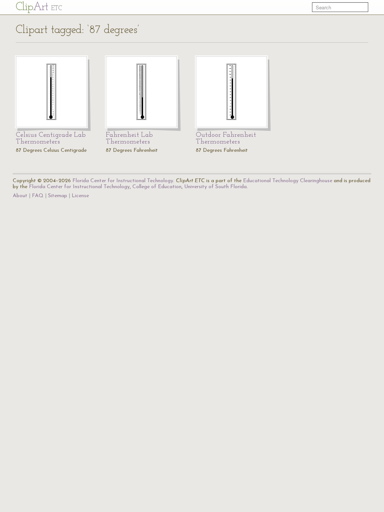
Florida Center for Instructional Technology (122, 181)
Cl (39, 7)
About (20, 196)
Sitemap (57, 196)
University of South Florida (215, 187)
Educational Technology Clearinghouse (287, 181)
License (80, 196)
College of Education (157, 187)
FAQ (38, 196)
